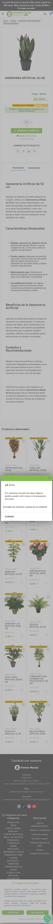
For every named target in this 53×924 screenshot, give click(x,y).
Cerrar (9, 517)
